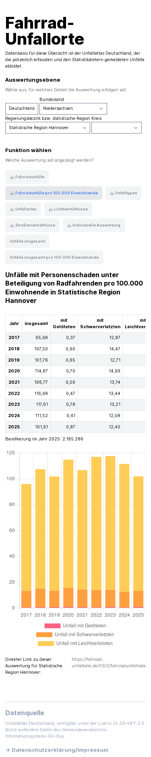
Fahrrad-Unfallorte (44, 31)
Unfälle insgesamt (27, 241)
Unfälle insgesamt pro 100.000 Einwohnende (54, 257)
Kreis (96, 118)
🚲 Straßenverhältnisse (32, 225)
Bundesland (51, 99)
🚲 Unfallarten (23, 209)
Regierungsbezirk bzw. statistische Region (47, 118)
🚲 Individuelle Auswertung (93, 225)
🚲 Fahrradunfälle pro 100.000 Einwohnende (54, 193)
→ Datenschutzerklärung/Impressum (56, 750)
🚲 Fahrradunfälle (27, 177)
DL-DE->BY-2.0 (128, 723)
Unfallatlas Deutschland (106, 53)
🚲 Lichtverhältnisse (68, 209)
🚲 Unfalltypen (123, 193)
